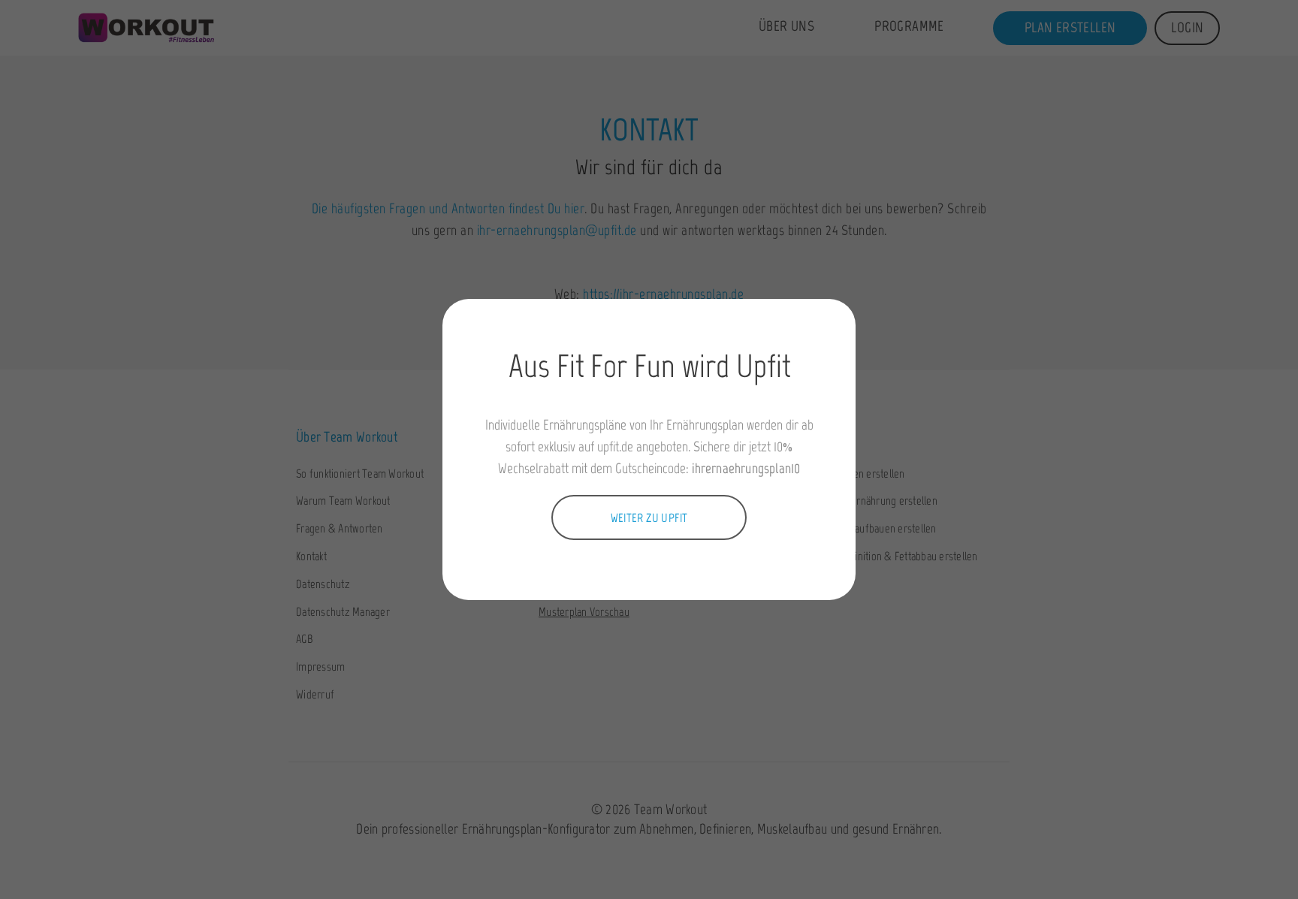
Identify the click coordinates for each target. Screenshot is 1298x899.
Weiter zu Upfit (649, 518)
